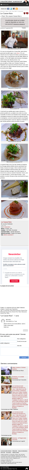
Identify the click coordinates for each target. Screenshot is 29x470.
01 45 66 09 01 (6, 227)
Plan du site (3, 452)
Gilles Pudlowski (21, 307)
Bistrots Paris (24, 310)
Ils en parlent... (8, 452)
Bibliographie (14, 450)
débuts (18, 53)
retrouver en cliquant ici (19, 24)
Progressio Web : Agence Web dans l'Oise (8, 463)
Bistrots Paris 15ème (16, 311)
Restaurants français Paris (6, 311)
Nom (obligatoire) (21, 338)
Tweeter (24, 28)
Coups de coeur (8, 309)
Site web (19, 345)
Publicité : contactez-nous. (6, 461)
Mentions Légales (15, 452)
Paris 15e (3, 225)
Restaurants (15, 309)
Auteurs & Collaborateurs (22, 450)
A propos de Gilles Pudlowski (6, 450)
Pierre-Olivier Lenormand (15, 310)
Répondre (25, 330)
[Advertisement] (11, 296)
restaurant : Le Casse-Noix (10, 454)
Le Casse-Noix (6, 310)
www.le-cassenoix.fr (8, 234)
